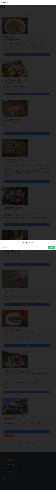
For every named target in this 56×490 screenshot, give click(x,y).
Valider (51, 247)
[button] (53, 2)
